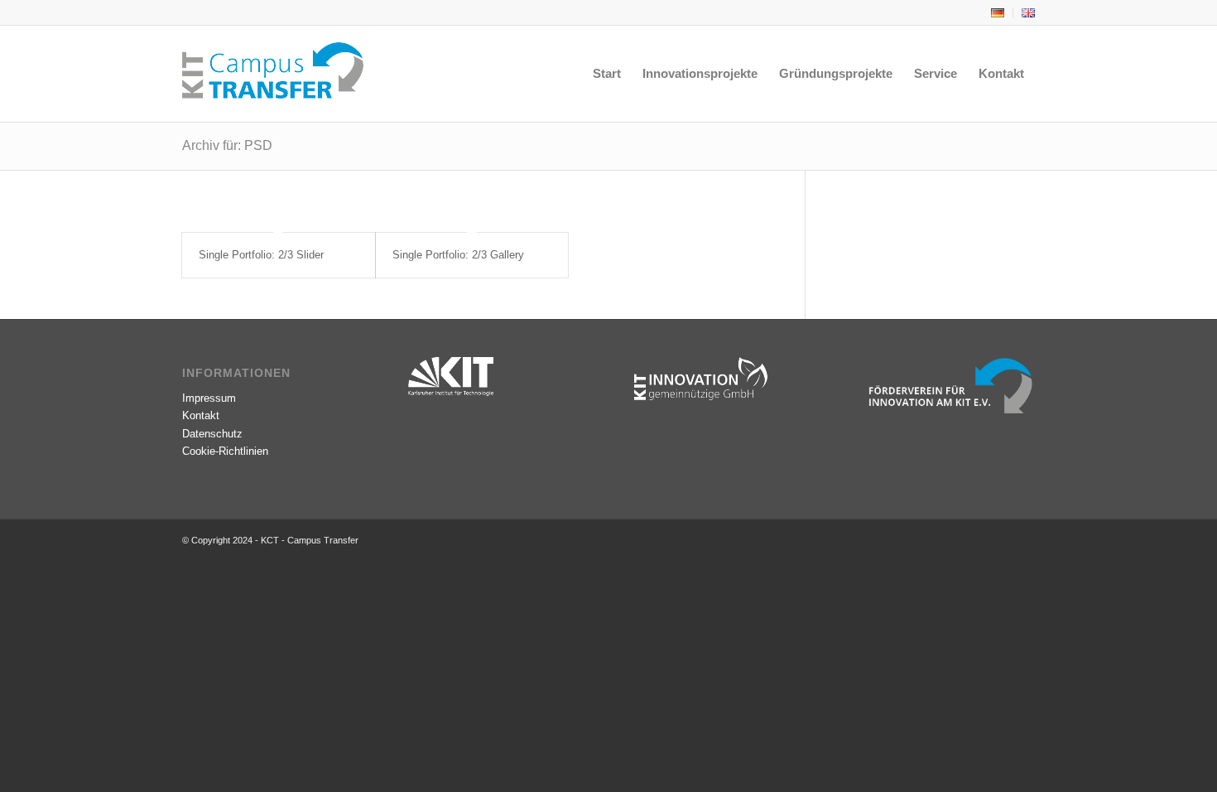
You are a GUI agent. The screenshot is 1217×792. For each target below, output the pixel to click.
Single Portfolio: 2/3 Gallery (458, 255)
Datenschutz (212, 433)
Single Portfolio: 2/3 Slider (261, 255)
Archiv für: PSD (227, 145)
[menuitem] (998, 13)
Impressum (209, 398)
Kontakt (200, 415)
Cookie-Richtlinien (225, 451)
